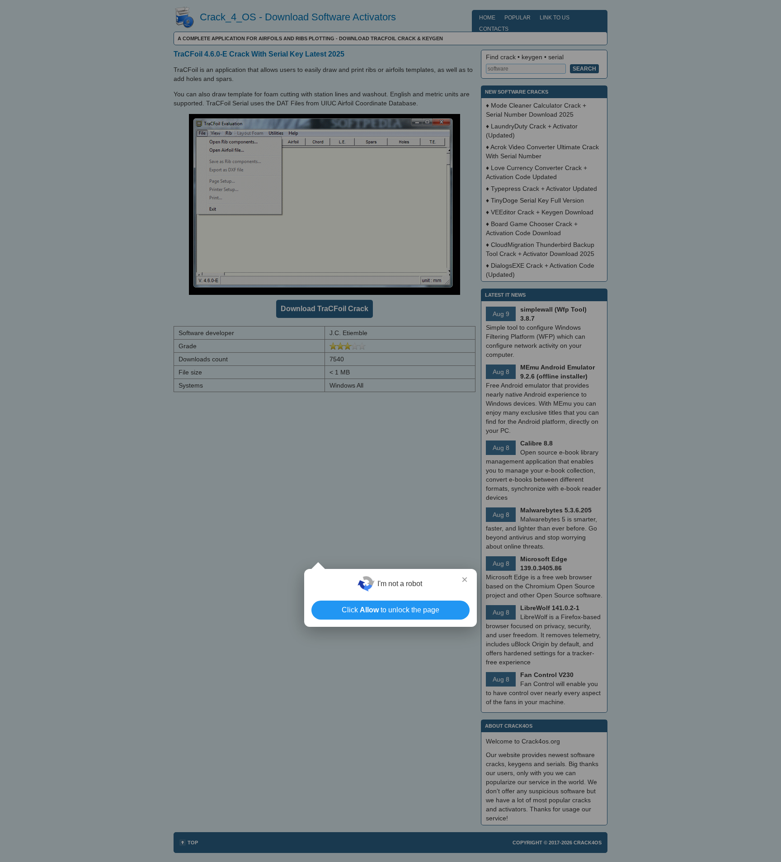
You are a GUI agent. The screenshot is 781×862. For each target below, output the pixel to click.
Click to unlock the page (390, 610)
